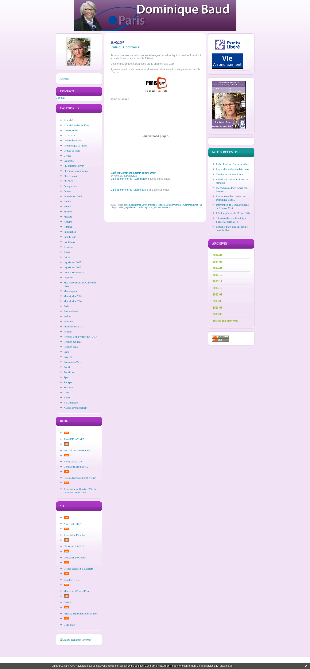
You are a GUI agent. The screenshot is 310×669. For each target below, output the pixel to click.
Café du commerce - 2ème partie (129, 189)
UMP (66, 392)
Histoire (68, 221)
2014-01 (217, 268)
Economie (69, 160)
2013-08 (217, 301)
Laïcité (67, 257)
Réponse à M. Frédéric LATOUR (80, 336)
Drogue (67, 155)
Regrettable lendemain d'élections (232, 169)
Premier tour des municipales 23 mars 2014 (232, 181)
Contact (60, 97)
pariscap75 (130, 175)
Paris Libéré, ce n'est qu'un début (232, 164)
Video (67, 397)
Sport (66, 377)
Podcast (67, 316)
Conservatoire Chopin (75, 557)
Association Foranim (74, 535)
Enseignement (71, 186)
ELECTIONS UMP (74, 165)
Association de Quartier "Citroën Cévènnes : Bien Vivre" (80, 490)
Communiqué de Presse (75, 145)
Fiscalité (68, 216)
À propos (64, 78)
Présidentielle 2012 (73, 326)
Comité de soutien (73, 140)
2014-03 (217, 261)
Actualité (68, 120)
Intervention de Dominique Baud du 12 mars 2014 (232, 206)
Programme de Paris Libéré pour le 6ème (232, 189)
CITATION (69, 135)
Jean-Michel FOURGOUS (77, 450)
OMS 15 (68, 602)
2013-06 (217, 314)
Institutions (69, 242)
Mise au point (70, 291)
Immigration (70, 231)
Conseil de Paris (72, 150)
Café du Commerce (125, 47)
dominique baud (162, 207)
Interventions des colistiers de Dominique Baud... (230, 197)
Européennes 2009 (73, 196)
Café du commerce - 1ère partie (129, 178)
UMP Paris (69, 624)
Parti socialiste (71, 311)
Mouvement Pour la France (77, 591)
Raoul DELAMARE (74, 439)
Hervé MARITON (73, 461)
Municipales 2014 (73, 301)
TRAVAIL (69, 387)
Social (67, 367)
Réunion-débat (71, 346)
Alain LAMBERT (73, 523)
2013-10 (217, 288)
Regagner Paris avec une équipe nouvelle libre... (232, 228)
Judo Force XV (71, 579)
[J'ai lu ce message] (305, 666)
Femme (67, 206)
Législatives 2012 (72, 267)
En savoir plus (224, 665)
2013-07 (217, 307)
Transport (68, 382)
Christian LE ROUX (74, 546)
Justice (67, 252)
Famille (67, 201)
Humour (68, 226)
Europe (67, 191)
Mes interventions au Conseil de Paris (80, 284)
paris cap (142, 207)
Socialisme (69, 372)
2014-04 (217, 255)
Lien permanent (173, 205)
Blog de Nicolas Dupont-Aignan (80, 477)
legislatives (131, 207)
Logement (69, 277)
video (121, 207)
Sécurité (68, 356)
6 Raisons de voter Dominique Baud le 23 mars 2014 (231, 219)
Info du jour (70, 236)
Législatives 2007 (72, 262)
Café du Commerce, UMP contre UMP (133, 172)
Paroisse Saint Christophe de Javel (81, 613)
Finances (68, 211)
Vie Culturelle (71, 402)
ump (151, 207)
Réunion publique (72, 341)
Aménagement (71, 130)
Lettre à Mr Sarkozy (74, 272)
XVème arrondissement (75, 407)
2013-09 (217, 294)
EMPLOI (68, 181)
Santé (66, 351)
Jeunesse (68, 247)
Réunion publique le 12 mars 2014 (233, 213)
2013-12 (217, 274)
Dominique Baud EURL (76, 466)
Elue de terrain (71, 176)
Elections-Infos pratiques (76, 170)
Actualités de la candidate (76, 125)
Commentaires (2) (192, 205)
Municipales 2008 (73, 296)
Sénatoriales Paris (72, 362)
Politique (68, 321)
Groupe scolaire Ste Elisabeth (78, 568)
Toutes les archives (225, 320)
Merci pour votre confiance (229, 174)
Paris (66, 306)
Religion (68, 331)
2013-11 (217, 281)
